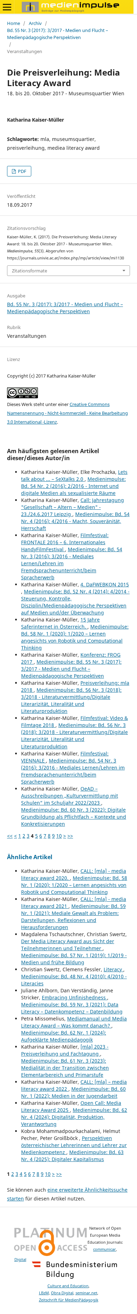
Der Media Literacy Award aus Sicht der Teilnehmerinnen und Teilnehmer (67, 945)
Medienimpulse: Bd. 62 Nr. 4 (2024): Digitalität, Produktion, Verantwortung (74, 1117)
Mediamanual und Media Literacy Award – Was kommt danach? (74, 1022)
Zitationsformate (29, 271)
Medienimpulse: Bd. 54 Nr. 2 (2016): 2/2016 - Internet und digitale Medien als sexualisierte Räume (73, 486)
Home (13, 23)
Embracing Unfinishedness (74, 997)
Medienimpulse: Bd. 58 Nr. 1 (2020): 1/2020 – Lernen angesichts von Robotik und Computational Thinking (75, 637)
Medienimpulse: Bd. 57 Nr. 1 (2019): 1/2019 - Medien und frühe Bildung (74, 959)
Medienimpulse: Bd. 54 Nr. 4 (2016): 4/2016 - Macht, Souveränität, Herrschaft (75, 521)
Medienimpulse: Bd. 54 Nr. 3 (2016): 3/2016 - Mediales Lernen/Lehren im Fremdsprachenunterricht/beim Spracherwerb (73, 771)
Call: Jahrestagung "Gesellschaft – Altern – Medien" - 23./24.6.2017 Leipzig (72, 507)
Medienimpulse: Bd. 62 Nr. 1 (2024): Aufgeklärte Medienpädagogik (63, 1036)
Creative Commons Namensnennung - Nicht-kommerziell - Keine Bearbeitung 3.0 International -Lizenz (67, 413)
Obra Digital (62, 1292)
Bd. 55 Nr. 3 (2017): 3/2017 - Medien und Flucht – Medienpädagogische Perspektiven (57, 33)
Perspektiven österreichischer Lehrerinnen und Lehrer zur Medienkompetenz (74, 1145)
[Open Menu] (7, 7)
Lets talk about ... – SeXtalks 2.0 (74, 475)
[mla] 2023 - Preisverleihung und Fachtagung (65, 1050)
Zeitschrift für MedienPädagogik (68, 1299)
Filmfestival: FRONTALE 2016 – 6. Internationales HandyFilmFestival (65, 542)
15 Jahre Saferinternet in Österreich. (60, 623)
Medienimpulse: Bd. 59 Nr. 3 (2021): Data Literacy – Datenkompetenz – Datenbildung (72, 1008)
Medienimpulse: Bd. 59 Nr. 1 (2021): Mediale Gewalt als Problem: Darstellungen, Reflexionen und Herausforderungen (73, 916)
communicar (104, 1249)
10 (59, 835)
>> (70, 835)
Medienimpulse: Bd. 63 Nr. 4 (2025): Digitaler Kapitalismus (72, 1155)
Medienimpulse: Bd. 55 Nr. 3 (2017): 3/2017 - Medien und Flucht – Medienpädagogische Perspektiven (71, 668)
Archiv (35, 23)
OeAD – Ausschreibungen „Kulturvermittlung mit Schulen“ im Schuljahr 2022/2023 (69, 795)
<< (10, 835)
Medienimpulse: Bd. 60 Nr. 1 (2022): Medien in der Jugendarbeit (73, 1092)
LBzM (44, 1292)
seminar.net (86, 1292)
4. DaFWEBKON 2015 (104, 584)
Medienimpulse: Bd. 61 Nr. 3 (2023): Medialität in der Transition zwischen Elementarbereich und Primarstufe (65, 1067)
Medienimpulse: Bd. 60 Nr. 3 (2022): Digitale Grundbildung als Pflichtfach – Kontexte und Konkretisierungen (73, 816)
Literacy (113, 969)
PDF (21, 171)
